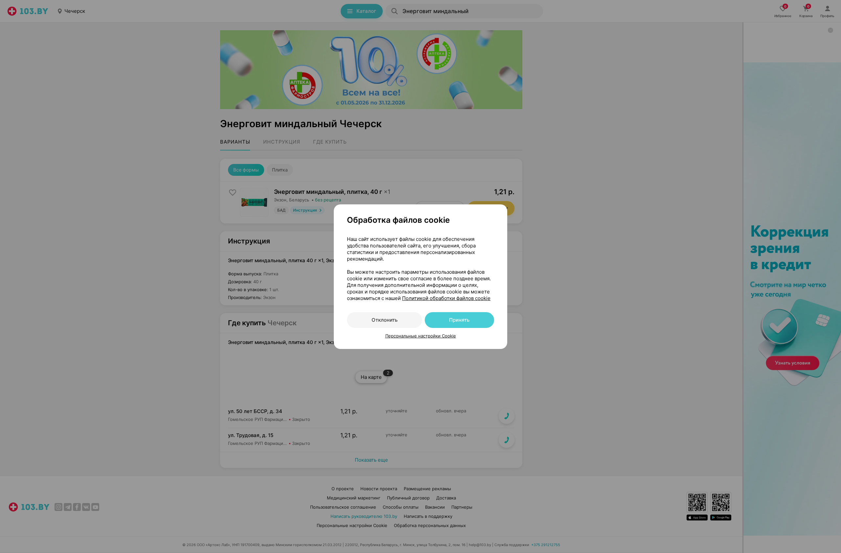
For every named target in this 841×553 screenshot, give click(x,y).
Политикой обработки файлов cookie (446, 298)
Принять (459, 320)
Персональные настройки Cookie (420, 335)
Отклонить (385, 320)
